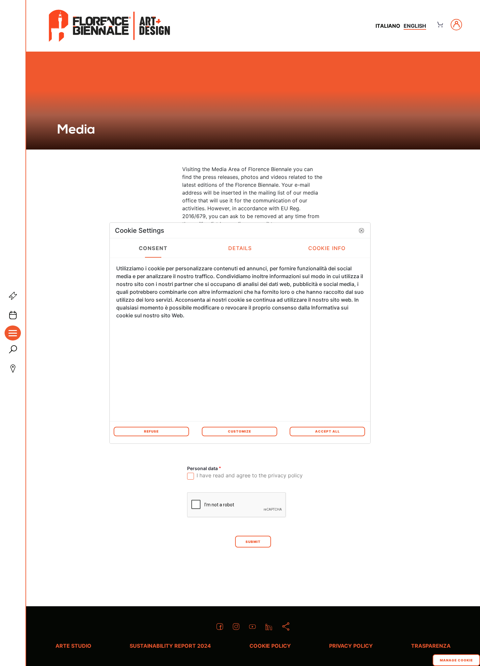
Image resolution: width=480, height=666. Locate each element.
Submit (253, 542)
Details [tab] (240, 248)
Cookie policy (270, 645)
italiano (388, 26)
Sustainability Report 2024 (170, 645)
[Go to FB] (109, 26)
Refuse (151, 431)
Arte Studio (73, 645)
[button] (361, 230)
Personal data (214, 468)
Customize (239, 431)
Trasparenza (431, 645)
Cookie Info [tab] (326, 248)
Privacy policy (351, 645)
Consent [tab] (153, 248)
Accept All (327, 431)
